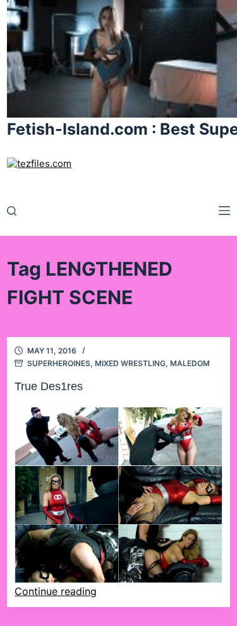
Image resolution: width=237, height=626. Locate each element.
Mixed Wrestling (130, 363)
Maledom (190, 363)
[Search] (11, 211)
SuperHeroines (58, 363)
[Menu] (224, 210)
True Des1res (49, 386)
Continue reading (56, 591)
